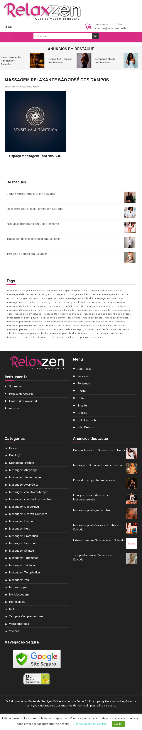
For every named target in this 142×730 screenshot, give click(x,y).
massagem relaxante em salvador (82, 302)
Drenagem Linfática (22, 462)
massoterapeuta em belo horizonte (63, 321)
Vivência (14, 631)
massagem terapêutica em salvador (107, 306)
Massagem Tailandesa (23, 558)
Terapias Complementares (26, 616)
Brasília (82, 405)
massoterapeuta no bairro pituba (25, 329)
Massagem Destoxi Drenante (28, 514)
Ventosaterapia (19, 624)
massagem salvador (114, 302)
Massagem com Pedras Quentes (30, 499)
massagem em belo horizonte (83, 294)
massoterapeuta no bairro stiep (63, 329)
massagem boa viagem (51, 294)
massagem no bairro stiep (109, 298)
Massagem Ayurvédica (23, 484)
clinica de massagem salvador (63, 290)
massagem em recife (52, 298)
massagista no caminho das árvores (60, 317)
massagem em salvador (79, 298)
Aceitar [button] (118, 723)
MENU (8, 27)
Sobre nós (15, 386)
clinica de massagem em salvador (26, 290)
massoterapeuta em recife (21, 325)
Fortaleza (83, 383)
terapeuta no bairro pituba (21, 337)
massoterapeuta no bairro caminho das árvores (100, 325)
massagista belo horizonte (60, 309)
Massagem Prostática (23, 536)
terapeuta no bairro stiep (89, 337)
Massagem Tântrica (22, 565)
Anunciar (14, 408)
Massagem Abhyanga (23, 470)
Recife (81, 391)
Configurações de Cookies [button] (90, 724)
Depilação (15, 455)
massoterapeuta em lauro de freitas (105, 321)
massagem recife (51, 302)
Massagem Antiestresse (25, 477)
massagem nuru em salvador (23, 302)
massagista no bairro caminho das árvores (107, 313)
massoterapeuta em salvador (55, 325)
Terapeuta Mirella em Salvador (103, 60)
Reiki (12, 609)
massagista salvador (116, 317)
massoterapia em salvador (33, 333)
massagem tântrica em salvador (25, 309)
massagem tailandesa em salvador (26, 306)
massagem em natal (27, 298)
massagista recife (92, 317)
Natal (80, 398)
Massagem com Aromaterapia (28, 492)
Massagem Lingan (21, 521)
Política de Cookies (21, 393)
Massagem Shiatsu (21, 550)
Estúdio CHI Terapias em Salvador (58, 60)
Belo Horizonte (87, 420)
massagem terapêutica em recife (67, 306)
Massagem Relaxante (23, 543)
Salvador (83, 376)
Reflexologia (17, 601)
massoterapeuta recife (95, 329)
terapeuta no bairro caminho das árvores (100, 333)
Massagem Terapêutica (24, 572)
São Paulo (84, 369)
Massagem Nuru (19, 528)
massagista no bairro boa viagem (63, 313)
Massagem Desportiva (24, 506)
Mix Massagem (19, 594)
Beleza (13, 448)
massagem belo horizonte (21, 294)
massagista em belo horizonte (93, 309)
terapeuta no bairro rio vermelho (56, 337)
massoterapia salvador (63, 333)
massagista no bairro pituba (22, 317)
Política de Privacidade (23, 401)
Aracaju (82, 412)
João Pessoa (85, 427)
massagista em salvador (28, 313)
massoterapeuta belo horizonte (24, 321)
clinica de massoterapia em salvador (103, 290)
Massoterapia (18, 587)
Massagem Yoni (19, 580)
